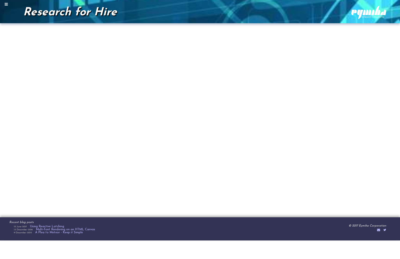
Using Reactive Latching (47, 226)
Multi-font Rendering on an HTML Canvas (65, 229)
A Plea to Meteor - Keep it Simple (59, 232)
